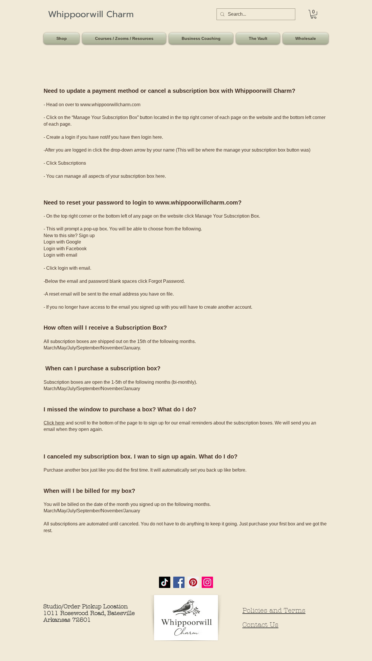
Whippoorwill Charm (91, 14)
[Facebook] (179, 582)
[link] (313, 14)
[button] (62, 38)
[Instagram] (207, 582)
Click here (54, 422)
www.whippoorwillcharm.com (110, 104)
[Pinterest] (193, 582)
